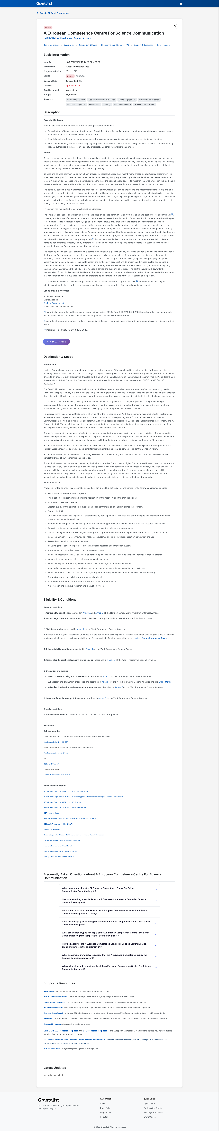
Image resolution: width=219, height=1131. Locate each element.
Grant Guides (150, 1117)
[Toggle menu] (181, 3)
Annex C (111, 660)
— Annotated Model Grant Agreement (62, 840)
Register (104, 1117)
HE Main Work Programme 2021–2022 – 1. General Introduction (66, 791)
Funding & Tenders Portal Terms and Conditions (60, 851)
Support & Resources (143, 45)
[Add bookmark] (174, 26)
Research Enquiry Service (53, 1008)
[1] (172, 214)
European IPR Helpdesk (52, 1024)
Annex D (106, 676)
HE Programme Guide (51, 813)
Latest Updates (164, 45)
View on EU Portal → (56, 341)
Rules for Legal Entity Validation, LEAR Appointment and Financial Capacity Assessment (74, 835)
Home (102, 1103)
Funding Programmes (153, 1112)
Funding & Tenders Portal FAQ (54, 1002)
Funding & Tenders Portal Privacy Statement (59, 857)
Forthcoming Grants (153, 1108)
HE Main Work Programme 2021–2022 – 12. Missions (62, 802)
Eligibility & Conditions (111, 45)
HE (51, 764)
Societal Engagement (54, 303)
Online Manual (165, 682)
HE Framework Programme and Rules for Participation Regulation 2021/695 (70, 819)
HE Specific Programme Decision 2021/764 (59, 824)
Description (69, 45)
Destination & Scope (87, 45)
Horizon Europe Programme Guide (150, 638)
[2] (93, 239)
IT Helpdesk (48, 1018)
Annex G (102, 698)
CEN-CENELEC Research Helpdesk (61, 1030)
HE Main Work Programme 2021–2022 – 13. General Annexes (65, 808)
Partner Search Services (52, 1049)
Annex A (87, 613)
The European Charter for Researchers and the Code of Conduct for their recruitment (74, 1040)
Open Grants (149, 1103)
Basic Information (52, 45)
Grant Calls (105, 1108)
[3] (137, 281)
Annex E (99, 613)
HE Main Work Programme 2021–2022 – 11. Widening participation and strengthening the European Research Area (83, 797)
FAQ (128, 45)
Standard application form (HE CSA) (56, 742)
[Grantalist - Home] (44, 3)
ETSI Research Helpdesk (95, 1030)
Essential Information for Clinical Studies (57, 775)
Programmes (106, 1112)
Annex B (80, 629)
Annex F (106, 682)
